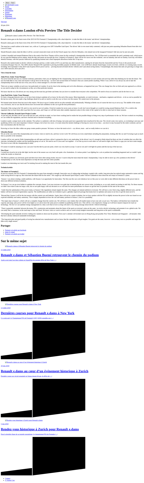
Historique (8, 16)
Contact (7, 478)
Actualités (8, 9)
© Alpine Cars (10, 480)
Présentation (9, 10)
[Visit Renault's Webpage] (10, 18)
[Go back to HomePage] (11, 5)
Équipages (8, 14)
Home (7, 7)
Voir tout (4, 22)
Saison (7, 12)
